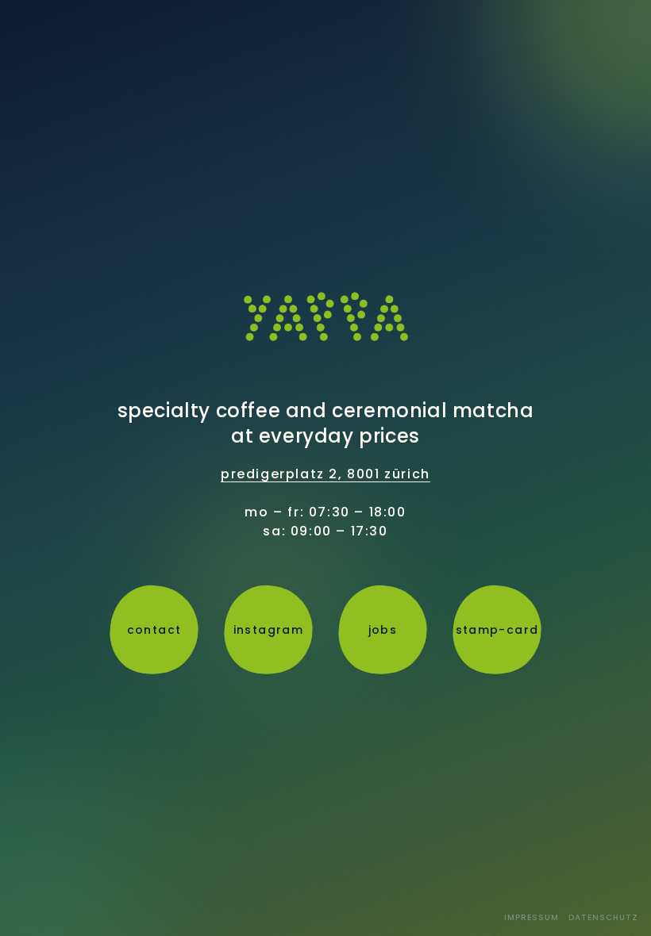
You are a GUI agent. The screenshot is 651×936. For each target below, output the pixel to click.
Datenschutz (603, 917)
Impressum (531, 917)
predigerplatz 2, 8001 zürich (325, 474)
